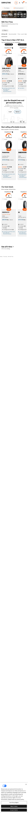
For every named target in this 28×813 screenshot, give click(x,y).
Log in (10, 111)
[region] (14, 797)
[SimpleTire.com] (7, 3)
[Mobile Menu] (26, 3)
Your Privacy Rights (14, 802)
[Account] (19, 3)
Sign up (17, 111)
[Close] (26, 784)
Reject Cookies (14, 806)
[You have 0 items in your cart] (22, 3)
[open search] (16, 2)
